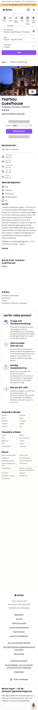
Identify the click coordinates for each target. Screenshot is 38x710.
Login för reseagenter (19, 636)
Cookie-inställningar (20, 679)
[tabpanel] (19, 41)
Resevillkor (19, 615)
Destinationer (19, 632)
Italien (21, 418)
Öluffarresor (23, 463)
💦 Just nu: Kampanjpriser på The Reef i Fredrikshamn (19, 5)
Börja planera (19, 131)
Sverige (21, 424)
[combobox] (17, 32)
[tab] (4, 21)
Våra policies (19, 654)
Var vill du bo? (8, 30)
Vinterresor (5, 458)
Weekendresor (6, 468)
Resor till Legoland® (25, 461)
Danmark (22, 415)
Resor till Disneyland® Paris (8, 464)
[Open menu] (33, 10)
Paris (3, 438)
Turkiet (4, 418)
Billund (21, 435)
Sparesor (22, 473)
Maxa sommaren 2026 (9, 455)
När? (5, 37)
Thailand (4, 426)
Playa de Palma (24, 438)
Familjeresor (23, 476)
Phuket (21, 443)
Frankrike (5, 421)
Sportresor (5, 473)
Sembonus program (19, 661)
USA (20, 426)
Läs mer (5, 204)
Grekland (22, 421)
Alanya (4, 435)
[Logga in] (28, 10)
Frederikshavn (6, 446)
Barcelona (5, 441)
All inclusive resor (25, 458)
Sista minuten (23, 455)
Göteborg (22, 446)
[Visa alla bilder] (32, 91)
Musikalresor (6, 478)
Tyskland (4, 424)
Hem (4, 62)
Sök (19, 52)
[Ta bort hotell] (33, 31)
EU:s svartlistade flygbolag (19, 643)
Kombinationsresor (8, 461)
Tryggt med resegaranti (19, 628)
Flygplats (9, 125)
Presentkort (19, 672)
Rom (3, 443)
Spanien (4, 415)
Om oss (19, 619)
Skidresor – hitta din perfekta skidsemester (26, 469)
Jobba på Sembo (19, 623)
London (21, 441)
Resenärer (7, 45)
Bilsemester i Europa (8, 476)
